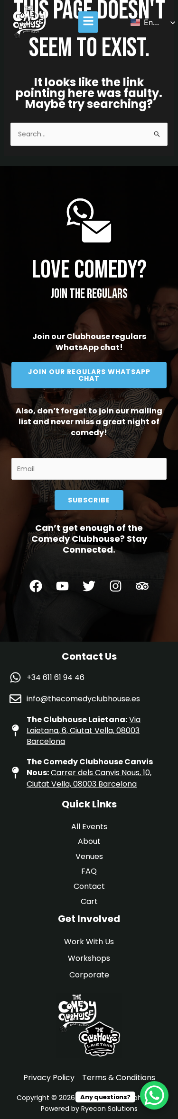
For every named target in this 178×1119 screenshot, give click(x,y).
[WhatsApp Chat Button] (154, 1095)
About (89, 841)
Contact (89, 886)
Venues (89, 856)
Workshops (89, 958)
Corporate (89, 974)
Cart (89, 901)
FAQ (89, 871)
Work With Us (89, 941)
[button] (88, 22)
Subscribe (89, 500)
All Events (89, 826)
